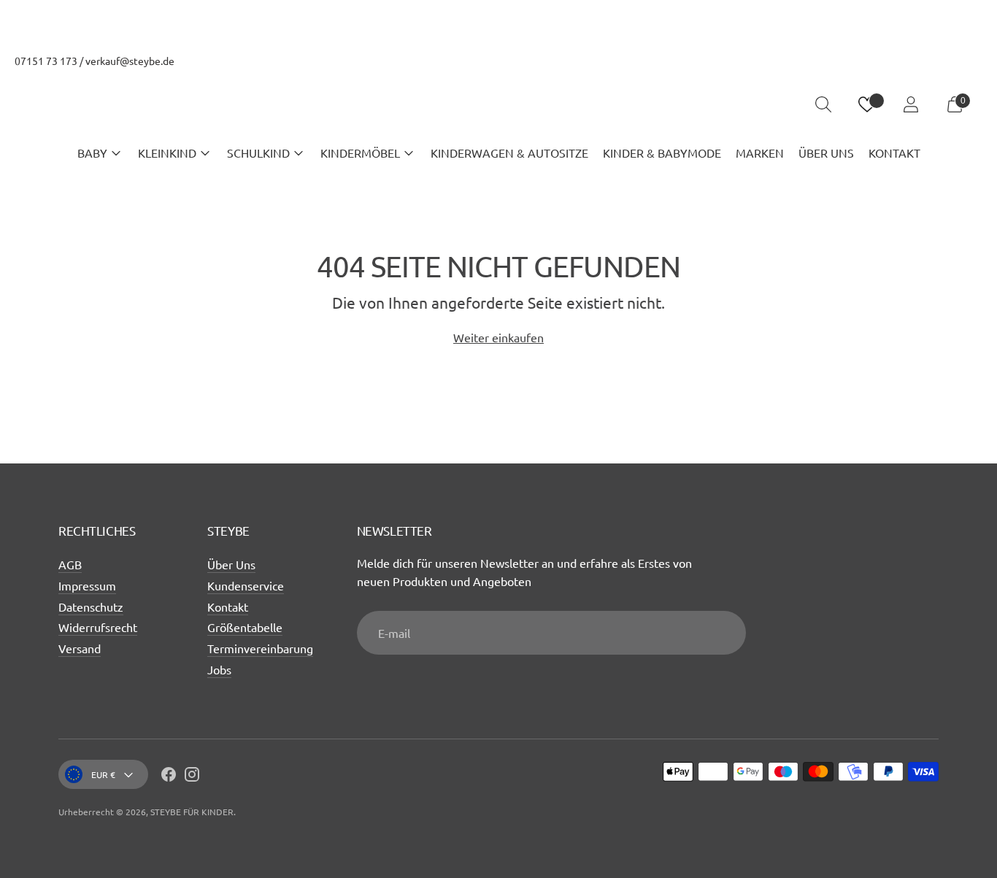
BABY (92, 152)
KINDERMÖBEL (360, 152)
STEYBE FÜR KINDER (192, 811)
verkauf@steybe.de (129, 60)
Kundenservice (245, 585)
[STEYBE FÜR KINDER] (498, 105)
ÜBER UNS (826, 152)
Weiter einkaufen (498, 337)
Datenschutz (90, 606)
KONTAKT (894, 152)
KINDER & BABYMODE (662, 152)
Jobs (219, 669)
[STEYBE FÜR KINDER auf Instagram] (192, 776)
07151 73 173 (46, 60)
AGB (70, 564)
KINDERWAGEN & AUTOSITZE (509, 152)
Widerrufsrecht (97, 627)
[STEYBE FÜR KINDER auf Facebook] (168, 776)
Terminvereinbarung (260, 648)
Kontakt (227, 606)
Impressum (87, 585)
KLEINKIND (167, 152)
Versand (79, 648)
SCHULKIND (258, 152)
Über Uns (231, 564)
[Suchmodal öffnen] (823, 104)
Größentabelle (244, 627)
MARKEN (760, 152)
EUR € (103, 774)
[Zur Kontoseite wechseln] (910, 104)
